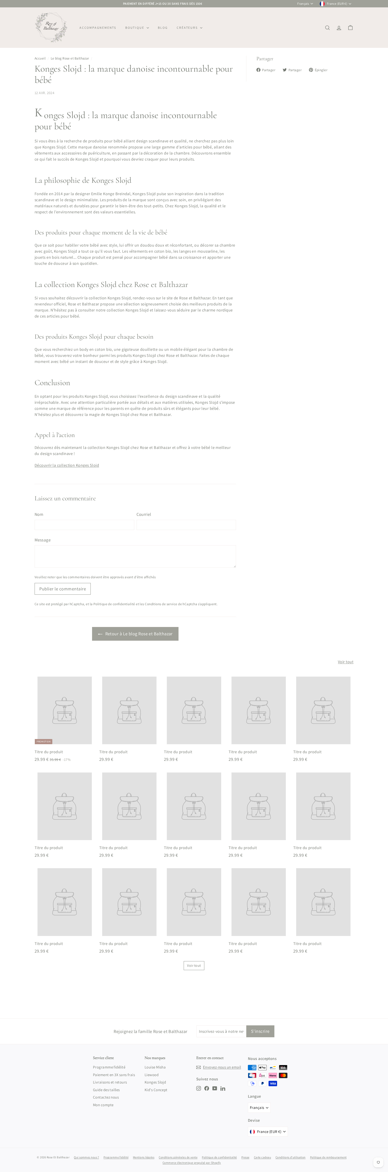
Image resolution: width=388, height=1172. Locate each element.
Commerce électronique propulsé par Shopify (192, 1163)
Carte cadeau (262, 1157)
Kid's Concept (156, 1089)
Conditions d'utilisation (291, 1157)
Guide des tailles (106, 1089)
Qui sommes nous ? (86, 1157)
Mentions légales (143, 1157)
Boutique (135, 28)
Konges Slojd (155, 1082)
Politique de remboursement (328, 1157)
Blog (163, 28)
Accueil (40, 58)
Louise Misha (155, 1067)
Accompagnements (97, 28)
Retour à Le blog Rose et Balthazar (138, 634)
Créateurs (188, 28)
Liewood (152, 1074)
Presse (245, 1157)
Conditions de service (161, 604)
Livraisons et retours (110, 1082)
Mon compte (103, 1104)
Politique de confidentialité (114, 604)
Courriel (144, 514)
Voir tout (345, 661)
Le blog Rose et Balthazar (70, 58)
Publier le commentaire (62, 589)
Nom (39, 514)
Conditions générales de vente (178, 1157)
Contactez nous (106, 1097)
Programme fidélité (109, 1067)
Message (43, 540)
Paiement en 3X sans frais (114, 1074)
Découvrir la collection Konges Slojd (67, 465)
